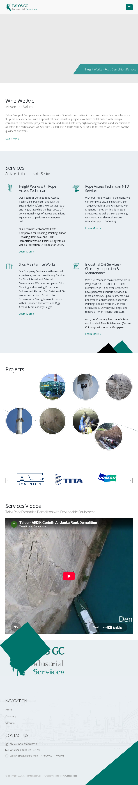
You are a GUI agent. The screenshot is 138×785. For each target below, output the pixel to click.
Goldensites (71, 775)
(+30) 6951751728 (31, 749)
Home (9, 709)
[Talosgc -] (21, 7)
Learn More (12, 138)
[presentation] (8, 480)
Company (11, 716)
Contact (10, 722)
